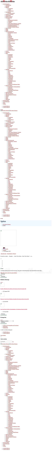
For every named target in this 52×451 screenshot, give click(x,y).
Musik (7, 29)
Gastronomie (8, 15)
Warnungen (10, 48)
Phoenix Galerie (11, 13)
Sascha (6, 248)
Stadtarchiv (10, 91)
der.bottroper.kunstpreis (12, 20)
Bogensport (10, 56)
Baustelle (7, 6)
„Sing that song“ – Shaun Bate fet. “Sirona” (8, 253)
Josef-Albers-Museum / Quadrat (14, 23)
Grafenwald (10, 77)
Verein (7, 97)
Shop (4, 102)
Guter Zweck (8, 28)
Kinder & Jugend (9, 16)
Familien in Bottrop (9, 14)
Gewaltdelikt (10, 38)
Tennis (9, 64)
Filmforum (10, 21)
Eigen (9, 74)
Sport (7, 53)
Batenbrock (10, 70)
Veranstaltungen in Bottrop (11, 94)
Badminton (10, 54)
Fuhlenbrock (10, 76)
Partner (4, 103)
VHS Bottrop (11, 10)
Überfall (9, 45)
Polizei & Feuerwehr (10, 31)
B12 (9, 18)
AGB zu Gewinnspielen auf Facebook (10, 325)
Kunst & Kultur (9, 17)
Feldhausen (10, 75)
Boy (9, 71)
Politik (7, 30)
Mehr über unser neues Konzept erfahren (9, 272)
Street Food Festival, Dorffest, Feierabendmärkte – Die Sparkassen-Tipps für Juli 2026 (14, 309)
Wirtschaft (8, 99)
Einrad (9, 58)
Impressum (5, 326)
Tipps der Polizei (11, 43)
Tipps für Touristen (9, 93)
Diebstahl (10, 36)
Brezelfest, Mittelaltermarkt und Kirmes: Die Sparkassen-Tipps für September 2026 (13, 288)
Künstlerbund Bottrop (12, 25)
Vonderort (10, 83)
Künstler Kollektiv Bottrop (13, 27)
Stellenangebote (9, 92)
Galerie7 (10, 22)
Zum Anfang (3, 335)
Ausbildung (10, 8)
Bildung (7, 7)
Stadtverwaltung (9, 85)
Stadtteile (7, 69)
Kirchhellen (10, 78)
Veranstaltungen (6, 101)
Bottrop (4, 250)
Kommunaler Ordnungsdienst (14, 86)
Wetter (7, 98)
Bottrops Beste (6, 100)
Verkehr (7, 95)
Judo (9, 60)
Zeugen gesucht (11, 49)
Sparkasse (8, 52)
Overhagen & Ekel (12, 81)
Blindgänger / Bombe (12, 32)
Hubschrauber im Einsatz (13, 39)
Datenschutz (5, 327)
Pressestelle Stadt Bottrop (13, 90)
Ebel (9, 72)
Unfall (9, 44)
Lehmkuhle (10, 79)
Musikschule (10, 89)
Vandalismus (10, 46)
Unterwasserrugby (11, 68)
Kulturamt (10, 87)
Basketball (10, 55)
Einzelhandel (8, 12)
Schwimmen (10, 63)
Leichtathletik (11, 61)
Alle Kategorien (6, 4)
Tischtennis (10, 66)
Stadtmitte (10, 82)
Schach (9, 62)
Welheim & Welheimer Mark (14, 84)
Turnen (9, 67)
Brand (9, 33)
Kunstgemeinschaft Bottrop (13, 24)
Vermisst (10, 47)
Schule (9, 9)
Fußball (9, 59)
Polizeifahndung (11, 40)
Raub (9, 41)
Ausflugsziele (8, 5)
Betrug (9, 35)
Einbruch (10, 37)
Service (7, 51)
